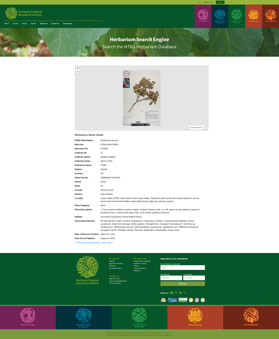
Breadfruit (55, 23)
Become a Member (116, 263)
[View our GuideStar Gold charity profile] (163, 300)
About (6, 23)
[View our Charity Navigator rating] (172, 300)
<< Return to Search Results (87, 242)
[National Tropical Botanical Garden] (99, 13)
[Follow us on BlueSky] (180, 293)
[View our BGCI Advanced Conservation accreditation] (203, 300)
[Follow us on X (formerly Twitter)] (184, 293)
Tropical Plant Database (142, 261)
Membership (67, 23)
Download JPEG (196, 127)
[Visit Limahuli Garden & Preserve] (236, 16)
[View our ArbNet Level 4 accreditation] (183, 300)
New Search (107, 242)
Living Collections (140, 268)
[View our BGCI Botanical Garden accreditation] (191, 300)
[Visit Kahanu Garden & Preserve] (219, 16)
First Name (164, 274)
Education (44, 23)
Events (24, 23)
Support (112, 261)
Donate (220, 2)
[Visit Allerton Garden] (203, 16)
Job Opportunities (115, 268)
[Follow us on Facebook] (172, 293)
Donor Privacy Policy (166, 333)
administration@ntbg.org (118, 281)
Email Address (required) (170, 264)
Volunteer (112, 266)
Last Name (187, 274)
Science (33, 23)
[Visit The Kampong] (270, 16)
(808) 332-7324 (114, 279)
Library (136, 266)
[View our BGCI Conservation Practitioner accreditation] (197, 300)
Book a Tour (208, 2)
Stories (15, 23)
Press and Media (115, 283)
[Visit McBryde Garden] (253, 16)
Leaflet (206, 130)
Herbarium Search (140, 263)
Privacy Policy (155, 333)
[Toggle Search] (199, 2)
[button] (77, 68)
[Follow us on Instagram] (176, 293)
